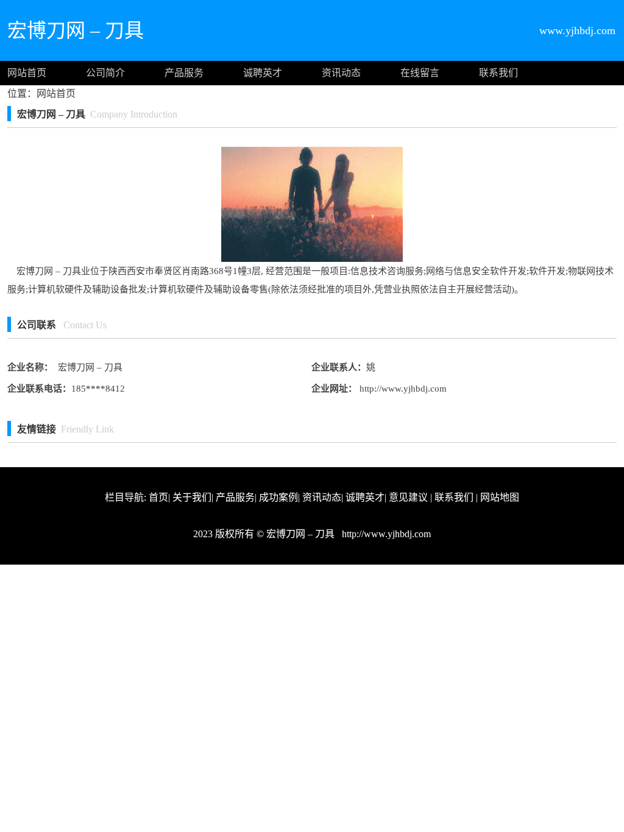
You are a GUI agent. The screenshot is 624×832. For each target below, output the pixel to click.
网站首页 (26, 73)
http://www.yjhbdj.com (402, 388)
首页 (158, 497)
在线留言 (419, 73)
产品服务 (184, 73)
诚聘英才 (262, 73)
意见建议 (408, 497)
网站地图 (499, 497)
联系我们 (498, 73)
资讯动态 (341, 73)
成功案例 (278, 497)
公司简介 (105, 73)
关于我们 (191, 497)
